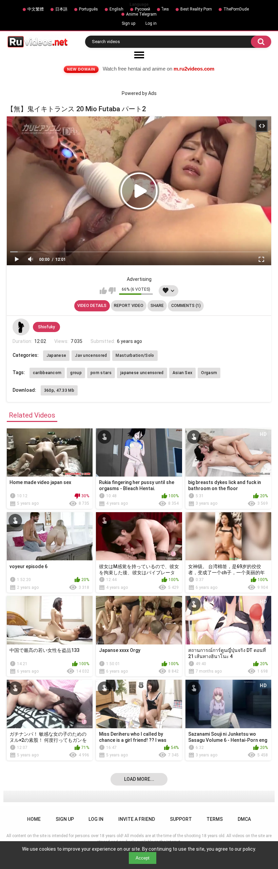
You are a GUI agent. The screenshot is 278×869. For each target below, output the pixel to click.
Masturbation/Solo (135, 355)
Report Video (128, 305)
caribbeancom (47, 372)
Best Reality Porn (196, 9)
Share (157, 305)
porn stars (101, 372)
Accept (143, 858)
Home (34, 819)
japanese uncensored (142, 372)
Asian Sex (183, 372)
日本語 (61, 9)
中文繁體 (35, 9)
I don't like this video (112, 290)
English (116, 9)
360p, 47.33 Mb (59, 390)
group (76, 372)
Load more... (139, 779)
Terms (214, 819)
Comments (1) (186, 305)
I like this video (103, 290)
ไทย (165, 9)
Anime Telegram (141, 14)
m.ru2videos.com (194, 69)
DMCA (244, 819)
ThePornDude (236, 9)
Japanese (56, 355)
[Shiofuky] (21, 326)
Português (88, 9)
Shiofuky (46, 327)
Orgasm (209, 372)
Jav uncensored (91, 355)
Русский (142, 9)
